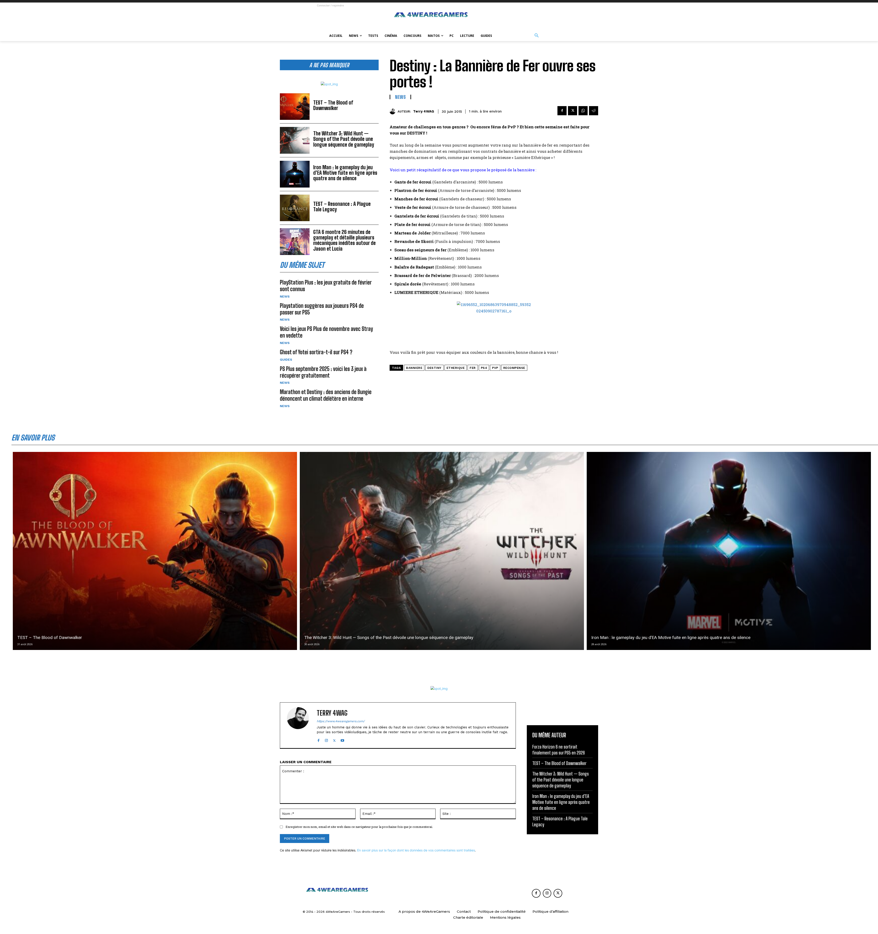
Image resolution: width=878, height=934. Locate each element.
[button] (536, 35)
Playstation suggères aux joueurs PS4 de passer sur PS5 (322, 309)
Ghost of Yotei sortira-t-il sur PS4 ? (316, 352)
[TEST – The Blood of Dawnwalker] (295, 106)
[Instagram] (326, 739)
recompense (514, 368)
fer (473, 368)
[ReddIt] (593, 110)
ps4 (484, 368)
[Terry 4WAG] (394, 111)
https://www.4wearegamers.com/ (341, 721)
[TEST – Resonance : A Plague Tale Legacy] (295, 208)
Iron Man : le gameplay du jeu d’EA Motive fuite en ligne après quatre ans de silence (345, 172)
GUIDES (286, 359)
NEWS (285, 296)
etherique (456, 368)
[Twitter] (572, 110)
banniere (414, 368)
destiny (434, 368)
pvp (495, 368)
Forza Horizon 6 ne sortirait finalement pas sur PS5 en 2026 (558, 749)
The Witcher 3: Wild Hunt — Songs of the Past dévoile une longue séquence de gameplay (343, 139)
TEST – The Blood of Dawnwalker (333, 105)
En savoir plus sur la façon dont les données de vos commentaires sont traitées (416, 850)
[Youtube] (342, 739)
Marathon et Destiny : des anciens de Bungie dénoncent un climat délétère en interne (326, 395)
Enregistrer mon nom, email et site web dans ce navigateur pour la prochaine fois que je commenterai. (359, 827)
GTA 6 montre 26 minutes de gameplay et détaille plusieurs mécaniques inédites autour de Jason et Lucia (344, 240)
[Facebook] (562, 110)
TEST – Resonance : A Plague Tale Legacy (342, 206)
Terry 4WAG (423, 111)
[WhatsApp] (583, 110)
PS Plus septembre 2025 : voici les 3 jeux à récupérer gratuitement (323, 372)
